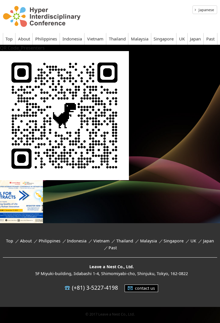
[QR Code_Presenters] (64, 176)
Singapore (164, 39)
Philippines (46, 39)
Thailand (117, 39)
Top (9, 39)
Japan (195, 39)
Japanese (206, 9)
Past (210, 39)
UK (182, 39)
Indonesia (72, 39)
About (24, 39)
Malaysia (139, 39)
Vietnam (95, 39)
